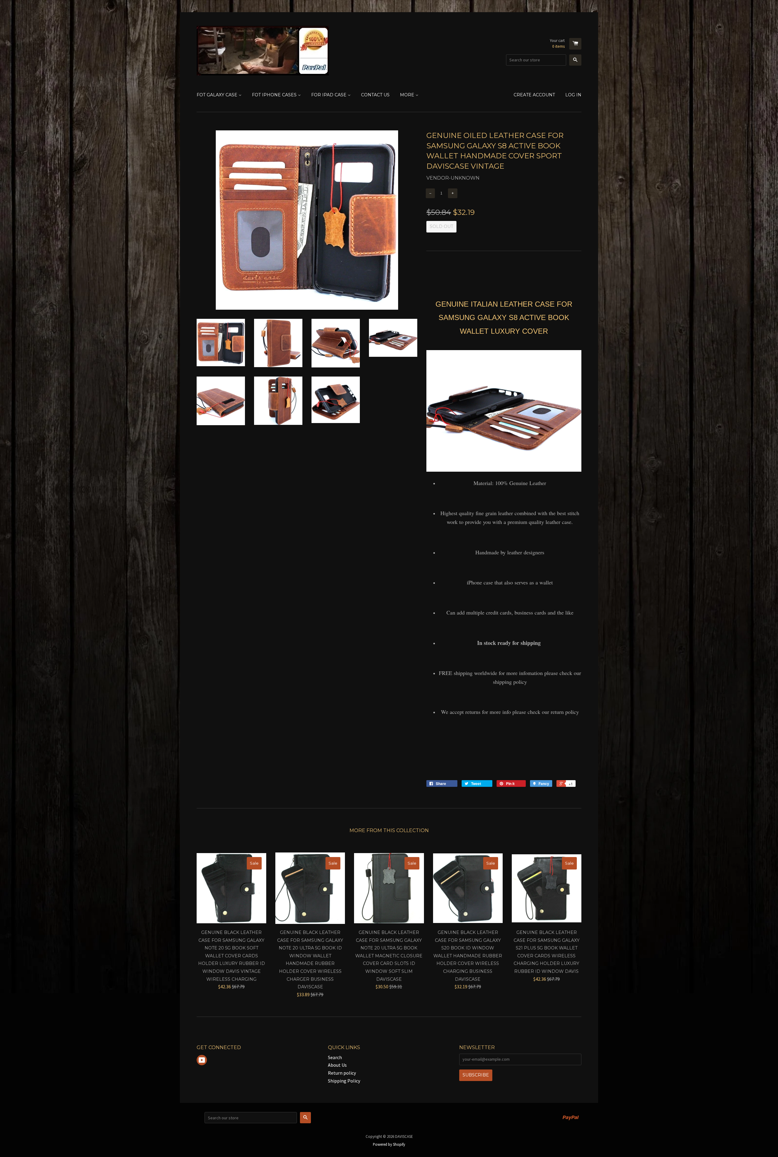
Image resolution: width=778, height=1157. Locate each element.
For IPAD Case (329, 95)
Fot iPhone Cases (275, 95)
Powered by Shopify (389, 1144)
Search (335, 1057)
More (407, 95)
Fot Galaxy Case (218, 95)
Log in (573, 95)
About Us (337, 1065)
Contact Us (375, 95)
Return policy (342, 1073)
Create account (534, 95)
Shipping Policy (344, 1081)
